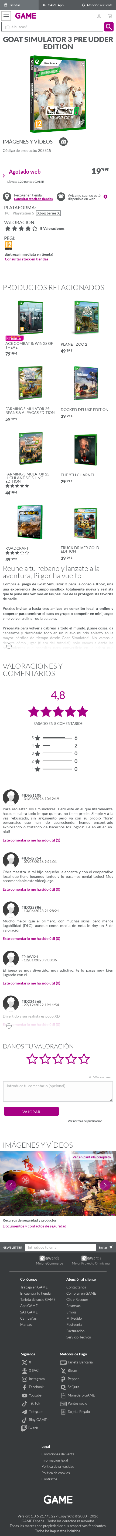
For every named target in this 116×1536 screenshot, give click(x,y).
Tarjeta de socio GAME (38, 1299)
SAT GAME (29, 1312)
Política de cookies (56, 1473)
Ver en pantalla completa (92, 1157)
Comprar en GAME (81, 1293)
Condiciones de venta (58, 1454)
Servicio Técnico (78, 1337)
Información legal (55, 1460)
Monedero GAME (81, 1395)
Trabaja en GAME (34, 1287)
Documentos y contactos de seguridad (34, 1226)
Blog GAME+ (38, 1420)
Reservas (73, 1306)
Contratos (49, 1479)
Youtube (35, 1395)
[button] (109, 26)
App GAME (29, 1306)
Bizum (72, 1370)
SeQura (73, 1387)
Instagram (36, 1379)
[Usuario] (99, 16)
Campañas (28, 1318)
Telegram (35, 1411)
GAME (25, 16)
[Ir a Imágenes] (63, 141)
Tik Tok (34, 1403)
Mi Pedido (74, 1318)
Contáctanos (76, 1287)
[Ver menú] (6, 16)
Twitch (32, 1428)
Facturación (75, 1331)
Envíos (71, 1312)
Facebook (36, 1387)
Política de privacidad (58, 1466)
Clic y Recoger (77, 1299)
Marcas (26, 1324)
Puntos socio (77, 1403)
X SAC (33, 1370)
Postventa (74, 1324)
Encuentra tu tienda (35, 1293)
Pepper (73, 1379)
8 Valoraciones (52, 229)
